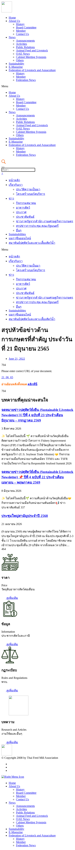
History (20, 24)
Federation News (26, 80)
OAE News (23, 53)
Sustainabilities (17, 234)
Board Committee (26, 27)
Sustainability (16, 63)
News (12, 37)
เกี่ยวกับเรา (16, 184)
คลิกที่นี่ (32, 384)
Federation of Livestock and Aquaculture (32, 70)
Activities (21, 43)
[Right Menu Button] (12, 776)
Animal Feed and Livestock (32, 50)
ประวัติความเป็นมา (28, 189)
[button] (37, 86)
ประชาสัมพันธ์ (25, 216)
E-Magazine (16, 66)
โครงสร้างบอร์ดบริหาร (30, 193)
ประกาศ (21, 212)
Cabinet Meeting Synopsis (31, 57)
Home (12, 17)
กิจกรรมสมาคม (26, 203)
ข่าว (11, 198)
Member (21, 30)
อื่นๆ (18, 230)
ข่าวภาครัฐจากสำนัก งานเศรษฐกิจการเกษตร (44, 221)
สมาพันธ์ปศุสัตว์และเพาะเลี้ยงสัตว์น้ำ (32, 242)
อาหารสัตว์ (23, 207)
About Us (14, 20)
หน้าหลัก (14, 180)
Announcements (25, 40)
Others (20, 60)
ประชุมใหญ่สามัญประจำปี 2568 (24, 516)
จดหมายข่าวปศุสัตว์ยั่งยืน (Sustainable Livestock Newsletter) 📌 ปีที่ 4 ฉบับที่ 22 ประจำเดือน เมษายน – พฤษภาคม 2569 (37, 477)
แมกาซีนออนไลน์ (20, 238)
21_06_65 (7, 377)
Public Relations (25, 47)
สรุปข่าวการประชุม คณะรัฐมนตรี (37, 225)
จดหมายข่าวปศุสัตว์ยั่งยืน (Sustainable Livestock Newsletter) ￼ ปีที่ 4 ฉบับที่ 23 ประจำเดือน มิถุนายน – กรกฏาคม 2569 (37, 415)
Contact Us (22, 34)
